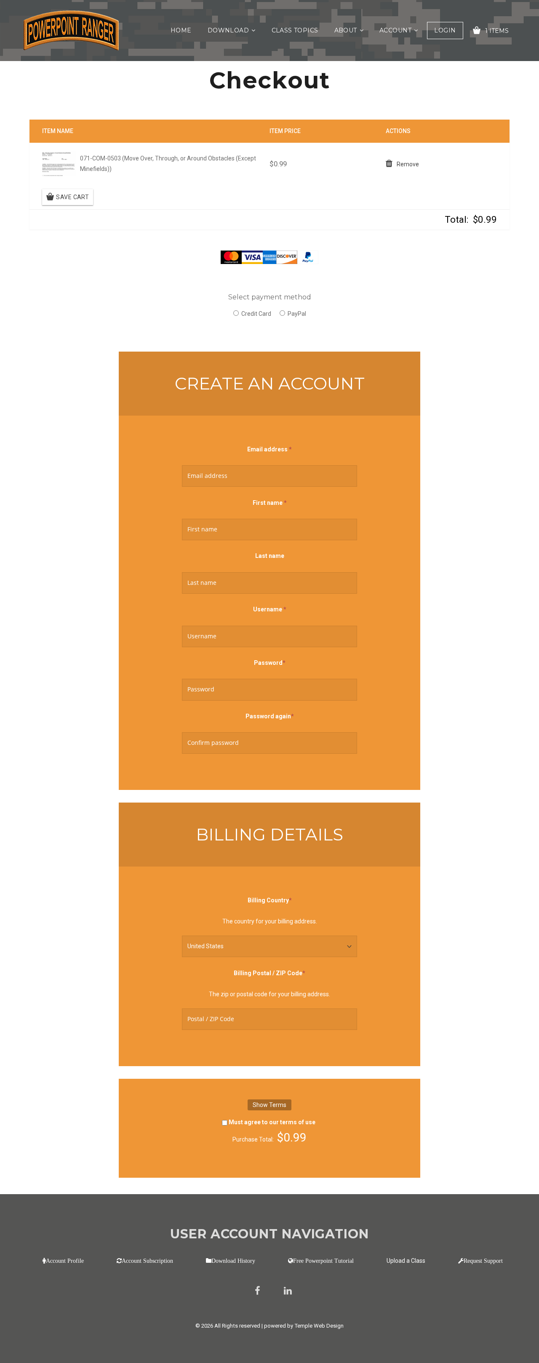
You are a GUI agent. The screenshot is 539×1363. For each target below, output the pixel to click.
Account (395, 30)
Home (181, 30)
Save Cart (72, 197)
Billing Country (270, 899)
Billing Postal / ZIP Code (269, 972)
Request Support (483, 1261)
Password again (269, 715)
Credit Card (256, 313)
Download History (233, 1261)
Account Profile (65, 1261)
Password (270, 662)
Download (228, 30)
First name (270, 502)
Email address (269, 449)
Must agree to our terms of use (272, 1122)
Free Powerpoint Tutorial (323, 1261)
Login (445, 30)
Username (269, 608)
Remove (408, 164)
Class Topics (295, 30)
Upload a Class (406, 1260)
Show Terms (269, 1105)
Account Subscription (147, 1261)
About (345, 30)
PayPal (297, 313)
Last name (269, 555)
